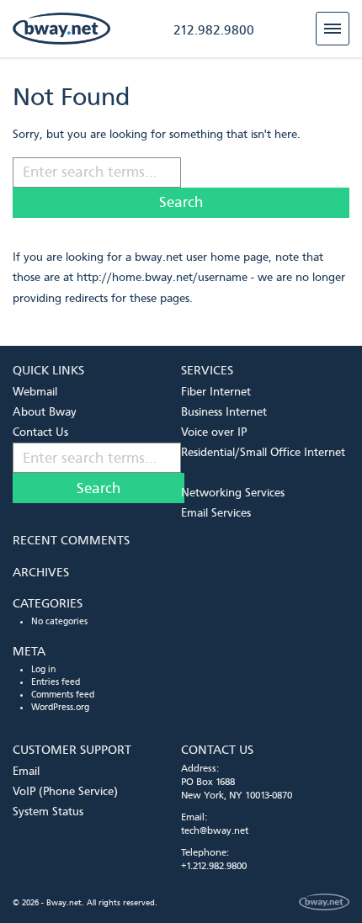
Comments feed (62, 694)
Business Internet (224, 412)
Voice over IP (214, 432)
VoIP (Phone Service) (65, 791)
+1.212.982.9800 (214, 866)
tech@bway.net (214, 830)
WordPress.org (60, 707)
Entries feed (55, 681)
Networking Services (233, 492)
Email (26, 771)
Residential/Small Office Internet (263, 452)
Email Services (216, 513)
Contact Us (40, 432)
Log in (43, 669)
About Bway (45, 412)
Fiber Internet (216, 392)
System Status (48, 811)
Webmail (35, 392)
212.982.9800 (213, 30)
